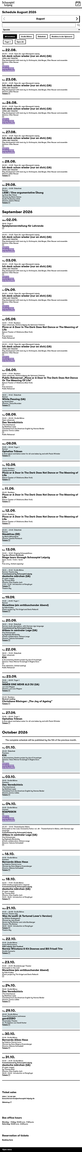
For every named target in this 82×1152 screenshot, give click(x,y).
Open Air (20, 42)
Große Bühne (26, 37)
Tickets (5, 94)
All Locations (10, 37)
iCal (3, 64)
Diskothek (42, 37)
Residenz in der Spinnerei (62, 37)
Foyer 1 (8, 42)
